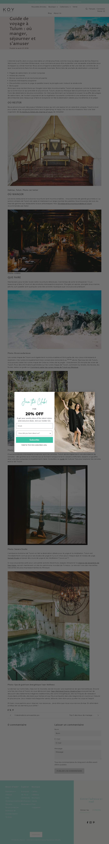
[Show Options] (50, 433)
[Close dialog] (92, 394)
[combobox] (33, 433)
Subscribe (34, 439)
